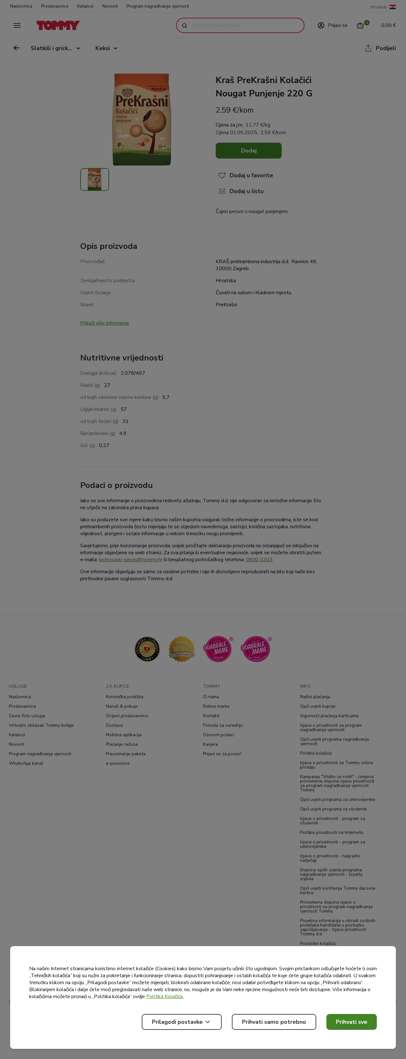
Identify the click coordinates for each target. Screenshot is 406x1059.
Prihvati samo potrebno (274, 1022)
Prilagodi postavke (177, 1022)
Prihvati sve (351, 1022)
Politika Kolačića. (165, 996)
